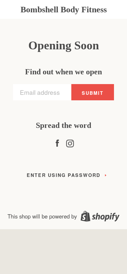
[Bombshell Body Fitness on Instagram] (70, 142)
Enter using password (63, 175)
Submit (93, 93)
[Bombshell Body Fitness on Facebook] (57, 142)
